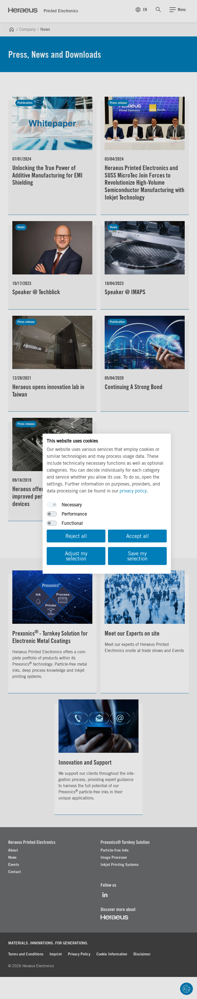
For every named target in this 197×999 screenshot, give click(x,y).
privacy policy (133, 490)
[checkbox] (52, 504)
